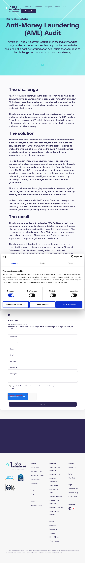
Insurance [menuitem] (34, 483)
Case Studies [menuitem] (54, 541)
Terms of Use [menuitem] (73, 489)
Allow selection (42, 304)
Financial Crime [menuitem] (54, 474)
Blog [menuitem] (32, 494)
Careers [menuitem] (52, 533)
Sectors (28, 7)
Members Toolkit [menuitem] (36, 506)
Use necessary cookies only (15, 304)
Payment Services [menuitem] (37, 471)
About (57, 7)
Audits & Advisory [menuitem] (55, 496)
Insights (48, 7)
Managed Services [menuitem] (56, 507)
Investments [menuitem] (35, 467)
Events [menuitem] (33, 502)
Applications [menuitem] (53, 485)
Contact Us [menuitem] (72, 467)
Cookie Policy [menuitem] (73, 496)
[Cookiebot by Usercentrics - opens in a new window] (72, 256)
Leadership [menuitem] (53, 529)
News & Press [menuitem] (54, 537)
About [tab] (70, 263)
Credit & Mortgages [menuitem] (37, 475)
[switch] (32, 295)
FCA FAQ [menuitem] (72, 478)
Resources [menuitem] (34, 498)
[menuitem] (39, 463)
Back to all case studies (17, 19)
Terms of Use (24, 386)
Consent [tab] (14, 263)
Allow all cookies (69, 304)
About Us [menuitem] (52, 525)
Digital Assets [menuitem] (35, 479)
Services (38, 7)
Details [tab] (42, 263)
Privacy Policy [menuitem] (73, 492)
